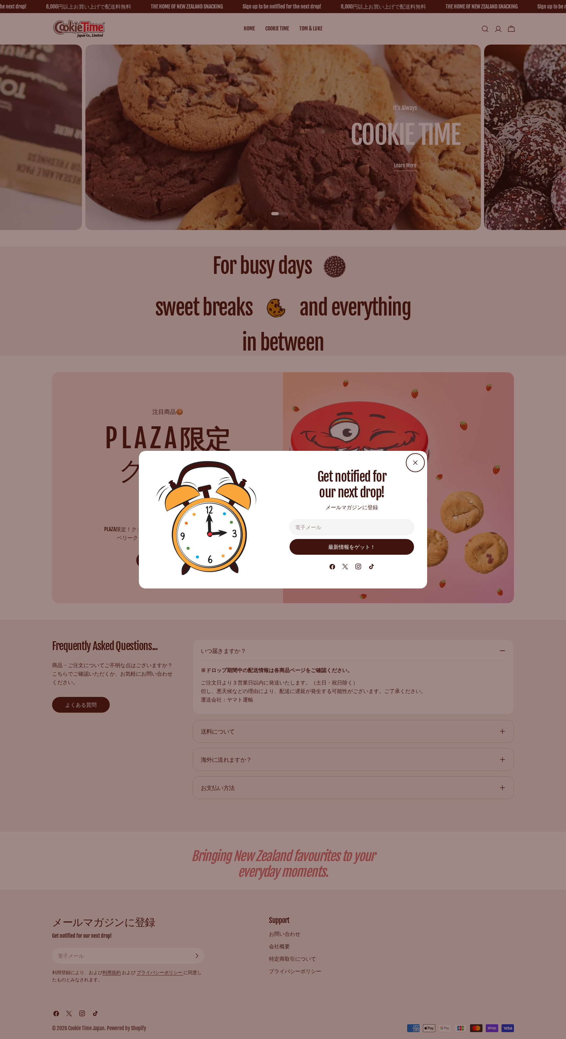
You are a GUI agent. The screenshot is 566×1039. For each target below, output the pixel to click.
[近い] (415, 463)
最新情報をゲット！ (351, 547)
